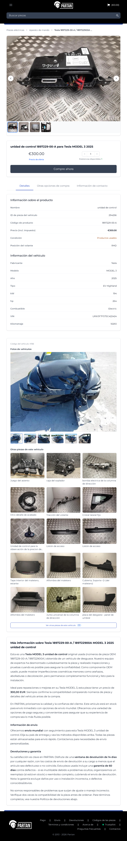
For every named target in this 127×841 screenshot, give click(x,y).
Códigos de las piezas (104, 820)
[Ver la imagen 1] (13, 127)
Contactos (114, 829)
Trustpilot (110, 824)
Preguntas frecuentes (89, 829)
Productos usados (107, 238)
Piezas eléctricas (15, 30)
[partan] (20, 824)
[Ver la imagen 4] (46, 127)
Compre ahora (64, 169)
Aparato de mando (39, 30)
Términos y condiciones (61, 824)
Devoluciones (76, 820)
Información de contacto (92, 185)
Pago (43, 820)
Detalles (25, 185)
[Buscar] (117, 15)
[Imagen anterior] (10, 78)
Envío (57, 820)
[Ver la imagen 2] (24, 127)
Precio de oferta (36, 159)
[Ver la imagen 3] (35, 127)
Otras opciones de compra (53, 185)
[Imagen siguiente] (116, 78)
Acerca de (88, 824)
